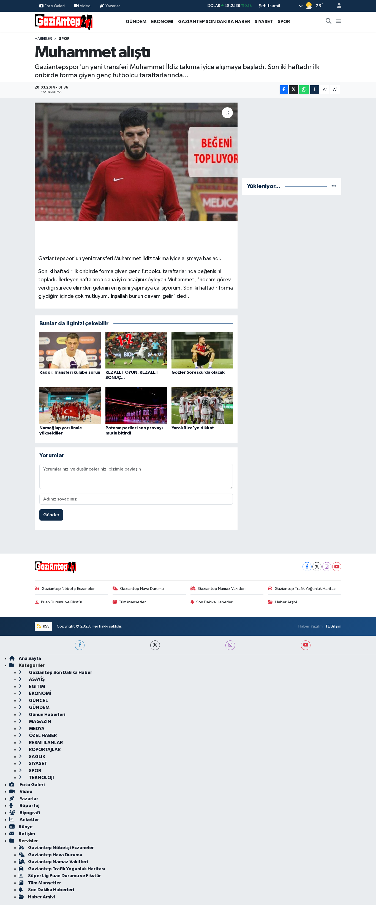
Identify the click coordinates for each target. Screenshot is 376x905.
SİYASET (264, 21)
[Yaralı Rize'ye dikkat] (202, 405)
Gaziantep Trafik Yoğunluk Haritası (305, 589)
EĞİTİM (36, 686)
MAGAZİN (39, 721)
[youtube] (305, 645)
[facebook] (80, 645)
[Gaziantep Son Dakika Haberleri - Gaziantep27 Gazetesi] (63, 21)
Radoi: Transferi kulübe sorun (69, 372)
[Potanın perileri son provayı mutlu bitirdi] (136, 405)
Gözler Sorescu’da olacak (198, 372)
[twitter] (155, 645)
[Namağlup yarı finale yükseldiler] (70, 405)
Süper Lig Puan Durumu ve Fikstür (64, 875)
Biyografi (29, 812)
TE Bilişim (333, 626)
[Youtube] (336, 566)
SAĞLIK (36, 756)
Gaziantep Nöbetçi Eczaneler (68, 589)
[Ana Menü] (338, 21)
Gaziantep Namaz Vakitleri (222, 589)
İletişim (27, 833)
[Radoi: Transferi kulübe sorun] (70, 350)
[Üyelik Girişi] (337, 6)
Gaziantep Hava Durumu (142, 589)
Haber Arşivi (286, 602)
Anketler (29, 819)
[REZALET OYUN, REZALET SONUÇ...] (136, 350)
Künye (25, 826)
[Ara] (328, 21)
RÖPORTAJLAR (44, 749)
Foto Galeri (55, 6)
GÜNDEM (136, 21)
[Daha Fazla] (314, 89)
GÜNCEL (38, 700)
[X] (316, 566)
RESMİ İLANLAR (45, 742)
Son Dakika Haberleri (214, 602)
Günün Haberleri (46, 714)
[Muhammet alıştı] (136, 162)
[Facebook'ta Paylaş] (284, 89)
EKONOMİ (162, 21)
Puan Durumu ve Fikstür (61, 602)
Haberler (43, 39)
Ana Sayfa (30, 658)
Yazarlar (112, 6)
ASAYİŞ (36, 679)
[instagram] (230, 645)
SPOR (284, 21)
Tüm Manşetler (132, 602)
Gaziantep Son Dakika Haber (60, 672)
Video (85, 6)
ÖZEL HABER (42, 735)
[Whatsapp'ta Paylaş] (304, 89)
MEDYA (36, 728)
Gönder (51, 515)
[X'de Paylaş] (293, 89)
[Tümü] (334, 186)
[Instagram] (326, 566)
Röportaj (29, 805)
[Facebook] (307, 566)
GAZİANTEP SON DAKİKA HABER (214, 21)
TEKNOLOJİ (41, 777)
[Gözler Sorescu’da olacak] (202, 350)
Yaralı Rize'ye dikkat (192, 428)
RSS (46, 626)
